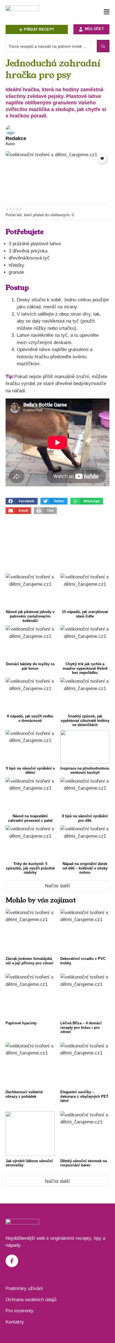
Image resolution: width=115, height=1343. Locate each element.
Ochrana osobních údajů (31, 1299)
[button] (22, 501)
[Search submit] (103, 46)
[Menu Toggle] (106, 12)
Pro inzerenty (19, 1310)
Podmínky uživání (24, 1288)
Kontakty (15, 1322)
